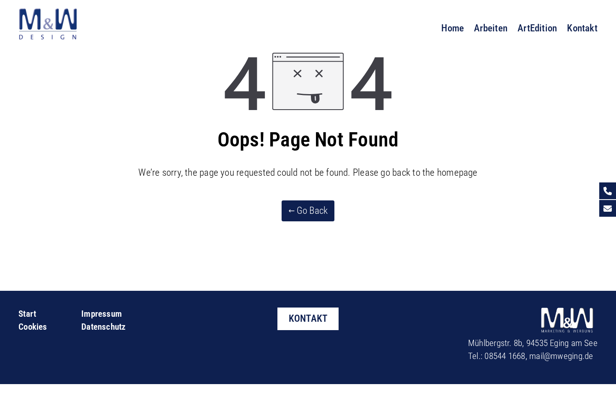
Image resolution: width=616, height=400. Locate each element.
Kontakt (582, 28)
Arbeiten (490, 28)
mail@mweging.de (561, 356)
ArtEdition (537, 28)
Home (452, 28)
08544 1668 (504, 356)
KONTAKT (308, 318)
